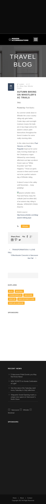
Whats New (23, 86)
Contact (29, 498)
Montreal (19, 291)
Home (15, 498)
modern (21, 84)
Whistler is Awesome (16, 303)
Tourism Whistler (15, 295)
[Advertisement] (23, 15)
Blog (11, 291)
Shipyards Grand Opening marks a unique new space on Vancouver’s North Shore (23, 397)
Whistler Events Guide (26, 299)
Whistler (25, 226)
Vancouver (28, 295)
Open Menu (35, 39)
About (22, 498)
